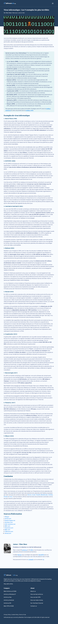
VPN (31, 550)
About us (33, 591)
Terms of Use (22, 614)
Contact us (33, 606)
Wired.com (8, 518)
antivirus (24, 550)
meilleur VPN (29, 110)
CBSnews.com (9, 531)
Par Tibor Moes (7, 12)
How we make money (36, 600)
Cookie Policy (15, 614)
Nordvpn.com (9, 522)
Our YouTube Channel (36, 603)
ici (43, 559)
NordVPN (41, 554)
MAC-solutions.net (10, 524)
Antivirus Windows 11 (10, 594)
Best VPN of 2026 (9, 606)
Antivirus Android (9, 600)
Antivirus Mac (8, 597)
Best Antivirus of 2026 (10, 591)
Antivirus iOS (7, 603)
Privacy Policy (7, 614)
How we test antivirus (36, 594)
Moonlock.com (9, 528)
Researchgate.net (10, 520)
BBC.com (7, 526)
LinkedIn (31, 559)
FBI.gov (7, 516)
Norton (20, 554)
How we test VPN (35, 597)
